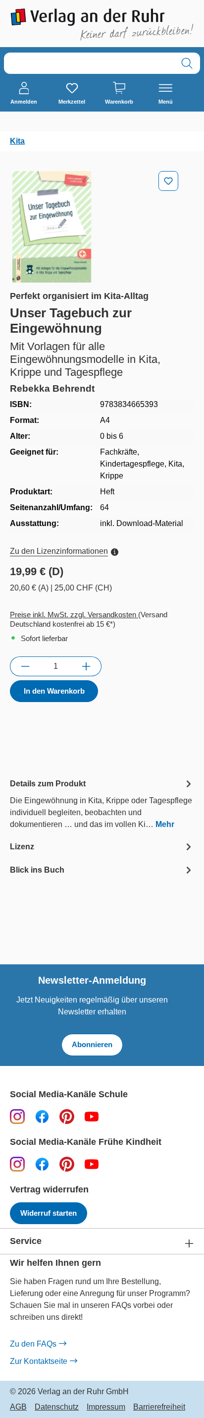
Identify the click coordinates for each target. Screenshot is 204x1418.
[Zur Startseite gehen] (102, 24)
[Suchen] (187, 63)
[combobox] (89, 63)
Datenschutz (57, 1407)
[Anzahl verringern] (25, 666)
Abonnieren (92, 1044)
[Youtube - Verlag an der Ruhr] (91, 1116)
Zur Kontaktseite (38, 1361)
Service (26, 1241)
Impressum (106, 1407)
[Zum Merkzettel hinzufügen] (168, 181)
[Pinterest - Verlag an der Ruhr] (66, 1116)
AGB (18, 1407)
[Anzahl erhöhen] (86, 666)
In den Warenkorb (54, 691)
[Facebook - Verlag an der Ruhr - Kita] (42, 1164)
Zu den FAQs (33, 1344)
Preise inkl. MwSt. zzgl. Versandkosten (74, 614)
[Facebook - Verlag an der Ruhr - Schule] (42, 1116)
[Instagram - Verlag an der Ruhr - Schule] (17, 1116)
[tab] (102, 803)
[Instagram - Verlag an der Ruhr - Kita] (17, 1164)
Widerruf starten (48, 1213)
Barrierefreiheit (159, 1407)
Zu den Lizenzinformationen (59, 551)
